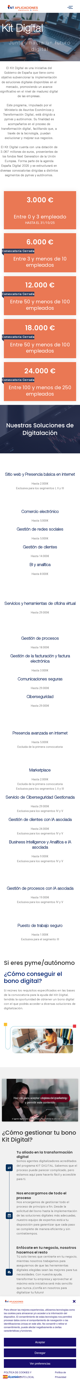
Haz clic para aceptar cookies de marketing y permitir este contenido (40, 1100)
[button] (74, 1301)
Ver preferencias (40, 1363)
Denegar (40, 1353)
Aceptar (40, 1342)
